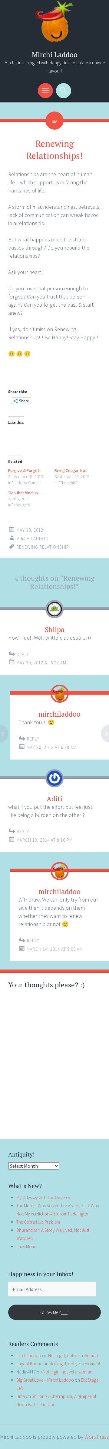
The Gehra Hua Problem (38, 1222)
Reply (23, 654)
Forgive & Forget (23, 470)
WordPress (96, 1436)
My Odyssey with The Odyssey (43, 1197)
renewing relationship (42, 547)
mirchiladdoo (32, 538)
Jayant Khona (29, 1364)
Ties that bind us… (25, 492)
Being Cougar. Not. (71, 470)
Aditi (54, 798)
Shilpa (54, 629)
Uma (20, 1396)
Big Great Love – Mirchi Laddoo (45, 1380)
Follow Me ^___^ (55, 1312)
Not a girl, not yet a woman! (73, 1355)
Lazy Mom (25, 1246)
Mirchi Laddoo (55, 54)
